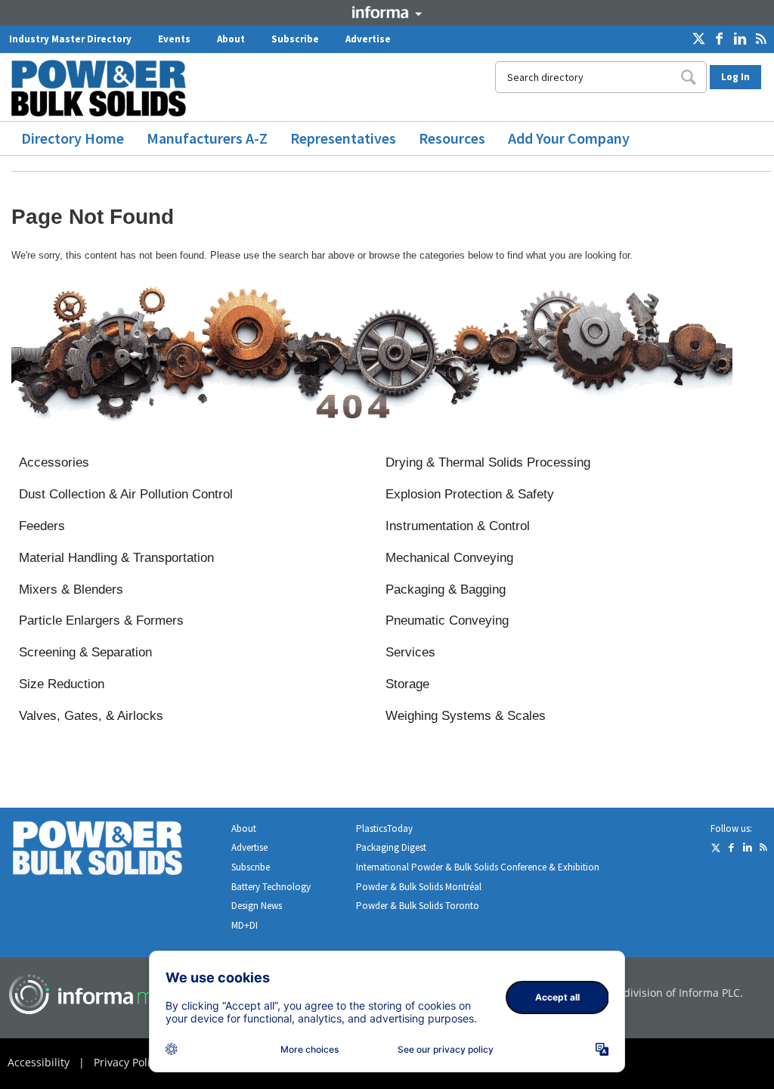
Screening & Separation (85, 652)
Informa (387, 12)
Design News (256, 905)
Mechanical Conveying (449, 558)
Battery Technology (271, 886)
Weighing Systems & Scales (465, 716)
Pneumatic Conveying (447, 620)
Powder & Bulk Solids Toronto (417, 905)
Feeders (42, 526)
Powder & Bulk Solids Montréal (418, 886)
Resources (452, 138)
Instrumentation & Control (457, 526)
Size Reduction (61, 684)
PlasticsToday (384, 828)
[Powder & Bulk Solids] (115, 851)
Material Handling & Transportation (116, 558)
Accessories (54, 462)
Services (410, 652)
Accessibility (39, 1062)
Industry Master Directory (70, 39)
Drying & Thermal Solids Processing (487, 462)
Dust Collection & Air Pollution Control (126, 494)
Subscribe (295, 39)
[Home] (104, 88)
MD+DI (244, 925)
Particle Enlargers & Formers (101, 620)
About (231, 39)
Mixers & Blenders (71, 589)
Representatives (343, 138)
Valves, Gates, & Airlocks (91, 716)
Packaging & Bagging (445, 589)
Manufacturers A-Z (207, 138)
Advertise (368, 39)
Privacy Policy (127, 1062)
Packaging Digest (391, 847)
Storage (407, 684)
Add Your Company (569, 138)
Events (174, 39)
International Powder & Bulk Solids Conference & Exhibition (477, 867)
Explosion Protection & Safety (469, 494)
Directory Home (72, 138)
